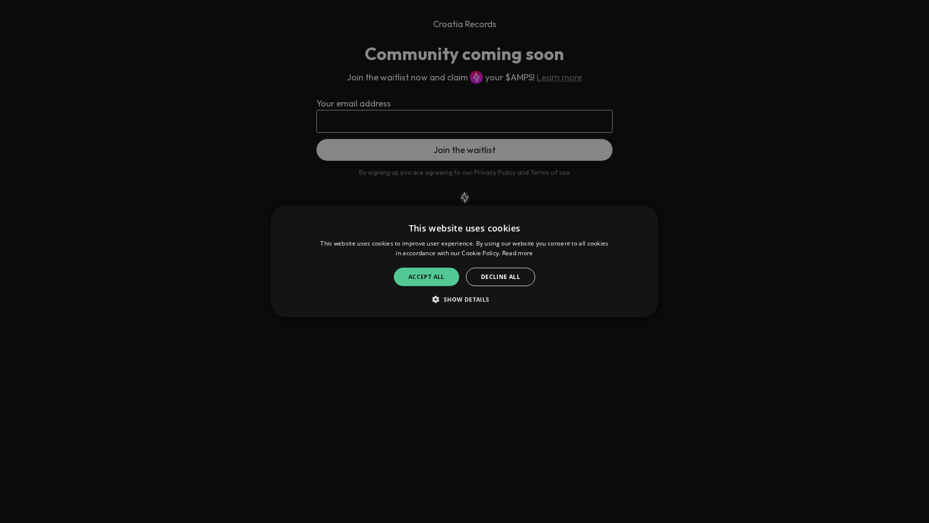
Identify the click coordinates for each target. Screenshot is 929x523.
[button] (464, 299)
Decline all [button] (500, 277)
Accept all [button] (426, 277)
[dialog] (464, 261)
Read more (517, 253)
